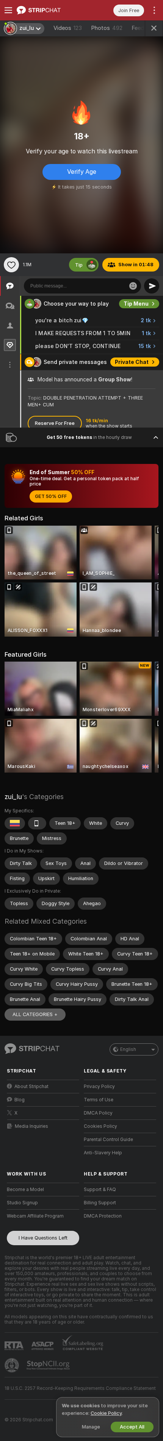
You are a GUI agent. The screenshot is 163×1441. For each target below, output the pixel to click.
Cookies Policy (100, 1126)
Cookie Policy (106, 1413)
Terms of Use (98, 1099)
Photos (106, 28)
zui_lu (13, 797)
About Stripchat (31, 1086)
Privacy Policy (99, 1086)
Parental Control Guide (108, 1139)
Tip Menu (136, 304)
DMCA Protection (103, 1216)
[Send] (151, 286)
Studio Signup (22, 1202)
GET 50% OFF (51, 496)
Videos (67, 28)
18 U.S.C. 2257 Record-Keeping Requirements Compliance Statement (80, 1388)
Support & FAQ (100, 1189)
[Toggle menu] (8, 10)
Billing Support (100, 1202)
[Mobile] (37, 823)
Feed (138, 28)
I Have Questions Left (43, 1238)
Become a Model (25, 1189)
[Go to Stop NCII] (49, 1365)
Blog (19, 1099)
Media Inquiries (31, 1126)
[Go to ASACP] (43, 1346)
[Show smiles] (133, 285)
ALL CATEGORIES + (35, 1014)
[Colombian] (15, 823)
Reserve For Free (55, 423)
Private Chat (132, 362)
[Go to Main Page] (49, 10)
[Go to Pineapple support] (12, 1365)
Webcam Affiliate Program (35, 1216)
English (128, 1049)
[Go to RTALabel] (15, 1345)
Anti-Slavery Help (103, 1152)
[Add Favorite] (11, 264)
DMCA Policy (98, 1113)
